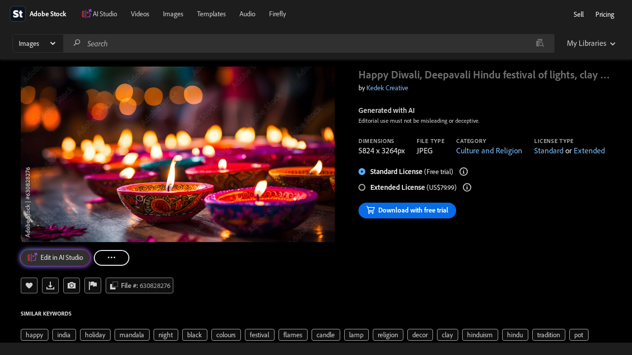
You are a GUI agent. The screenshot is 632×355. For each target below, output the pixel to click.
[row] (34, 335)
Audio (247, 13)
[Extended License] (467, 187)
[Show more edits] (111, 258)
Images (173, 13)
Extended (589, 150)
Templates (211, 13)
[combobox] (308, 43)
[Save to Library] (29, 285)
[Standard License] (463, 171)
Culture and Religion (489, 150)
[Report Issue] (92, 285)
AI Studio (105, 13)
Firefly (277, 13)
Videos (140, 13)
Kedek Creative (387, 87)
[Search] (77, 43)
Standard (548, 150)
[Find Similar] (71, 285)
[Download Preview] (50, 285)
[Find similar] (540, 43)
